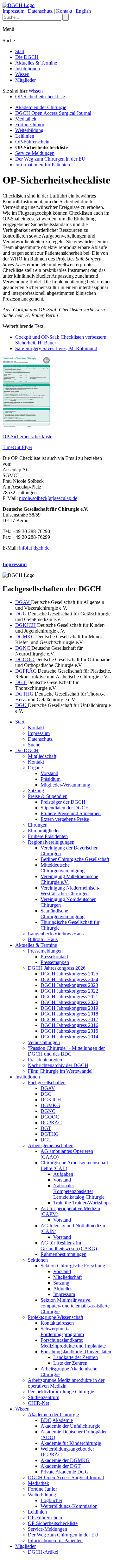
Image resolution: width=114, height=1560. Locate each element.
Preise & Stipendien (47, 796)
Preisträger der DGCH (63, 802)
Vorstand (49, 773)
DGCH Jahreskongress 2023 (69, 985)
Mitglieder (25, 80)
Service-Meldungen (34, 153)
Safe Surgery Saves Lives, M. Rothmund (56, 348)
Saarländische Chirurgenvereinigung (63, 913)
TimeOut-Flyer (17, 447)
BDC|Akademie (57, 1420)
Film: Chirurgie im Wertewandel (60, 1071)
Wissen (22, 74)
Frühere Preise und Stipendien (71, 813)
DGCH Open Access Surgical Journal (53, 113)
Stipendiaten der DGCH (65, 807)
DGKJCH (25, 625)
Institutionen (27, 68)
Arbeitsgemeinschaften (50, 1145)
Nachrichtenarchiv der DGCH (58, 1065)
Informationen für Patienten (42, 164)
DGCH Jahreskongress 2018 (69, 1013)
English (83, 11)
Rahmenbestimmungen (63, 1254)
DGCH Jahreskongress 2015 (69, 1031)
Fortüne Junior (29, 124)
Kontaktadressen (57, 1323)
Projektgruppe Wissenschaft (55, 1317)
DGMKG (25, 636)
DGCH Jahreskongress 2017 (69, 1019)
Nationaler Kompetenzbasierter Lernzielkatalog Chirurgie (78, 1191)
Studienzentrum (43, 1397)
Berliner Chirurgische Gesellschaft (75, 859)
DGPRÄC (26, 671)
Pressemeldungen (45, 950)
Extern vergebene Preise (65, 819)
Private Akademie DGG (65, 1471)
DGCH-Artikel (43, 1552)
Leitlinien (24, 136)
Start (19, 51)
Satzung (36, 790)
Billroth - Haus (43, 939)
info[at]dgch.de (34, 548)
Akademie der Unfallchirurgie (70, 1426)
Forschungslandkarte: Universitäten (76, 1351)
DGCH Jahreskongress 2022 (69, 991)
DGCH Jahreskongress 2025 (69, 973)
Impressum (13, 11)
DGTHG (25, 694)
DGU (21, 705)
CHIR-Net (38, 1403)
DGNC (23, 648)
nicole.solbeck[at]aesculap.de (48, 498)
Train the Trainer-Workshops (82, 1202)
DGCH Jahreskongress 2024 (69, 979)
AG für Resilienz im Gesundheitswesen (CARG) (69, 1245)
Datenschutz (40, 11)
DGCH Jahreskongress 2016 (69, 1025)
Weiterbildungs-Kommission (69, 1506)
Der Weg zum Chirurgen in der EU (50, 159)
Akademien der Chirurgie (40, 107)
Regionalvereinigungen (51, 842)
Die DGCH (27, 57)
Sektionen (38, 1260)
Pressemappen (55, 962)
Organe (35, 767)
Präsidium (50, 779)
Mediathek (25, 118)
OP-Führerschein (32, 141)
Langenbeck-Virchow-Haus (56, 933)
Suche (34, 744)
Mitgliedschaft (42, 756)
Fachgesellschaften (47, 1082)
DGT (21, 682)
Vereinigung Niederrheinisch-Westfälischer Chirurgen (70, 890)
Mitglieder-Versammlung (65, 784)
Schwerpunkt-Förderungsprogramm (62, 1331)
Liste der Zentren (70, 1363)
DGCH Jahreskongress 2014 (69, 1036)
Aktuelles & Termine (36, 63)
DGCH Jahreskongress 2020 (69, 1002)
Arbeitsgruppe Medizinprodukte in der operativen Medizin (66, 1383)
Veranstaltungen (44, 1042)
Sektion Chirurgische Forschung (73, 1265)
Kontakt (64, 11)
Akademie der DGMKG (65, 1460)
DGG (21, 613)
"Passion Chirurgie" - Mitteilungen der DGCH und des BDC (66, 1051)
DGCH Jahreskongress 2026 (57, 968)
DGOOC (25, 659)
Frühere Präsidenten (48, 836)
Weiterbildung (29, 130)
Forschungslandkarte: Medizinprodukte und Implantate (73, 1343)
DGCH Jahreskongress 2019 (69, 1008)
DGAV (23, 602)
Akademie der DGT (61, 1466)
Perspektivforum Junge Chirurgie (61, 1391)
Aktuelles (62, 1288)
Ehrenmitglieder (44, 830)
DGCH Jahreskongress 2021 (69, 996)
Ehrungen (38, 825)
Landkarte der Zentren (75, 1357)
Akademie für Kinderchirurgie (71, 1443)
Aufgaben (63, 1174)
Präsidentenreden (45, 1059)
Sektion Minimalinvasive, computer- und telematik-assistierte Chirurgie (75, 1305)
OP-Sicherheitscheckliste (40, 96)
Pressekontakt (54, 956)
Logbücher (51, 1500)
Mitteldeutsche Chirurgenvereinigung (63, 867)
